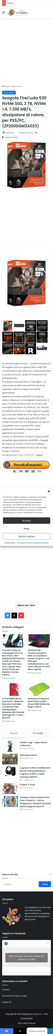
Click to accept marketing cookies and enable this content (26, 958)
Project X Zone (13, 3)
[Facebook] (7, 615)
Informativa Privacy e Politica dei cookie (33, 542)
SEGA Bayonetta (28, 755)
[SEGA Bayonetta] (10, 759)
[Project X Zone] (10, 788)
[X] (14, 615)
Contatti (5, 989)
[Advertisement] (26, 54)
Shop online (16, 86)
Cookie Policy (9, 542)
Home (7, 86)
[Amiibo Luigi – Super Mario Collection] (10, 746)
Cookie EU (6, 1002)
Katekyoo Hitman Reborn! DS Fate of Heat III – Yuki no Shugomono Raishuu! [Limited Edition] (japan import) (35, 802)
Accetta (26, 520)
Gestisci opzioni (26, 536)
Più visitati (38, 733)
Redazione (10, 133)
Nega (26, 528)
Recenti (14, 733)
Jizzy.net (37, 1014)
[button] (48, 491)
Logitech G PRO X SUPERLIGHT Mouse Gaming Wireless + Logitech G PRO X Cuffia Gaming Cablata (35, 772)
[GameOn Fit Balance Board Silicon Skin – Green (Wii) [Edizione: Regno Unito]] (39, 689)
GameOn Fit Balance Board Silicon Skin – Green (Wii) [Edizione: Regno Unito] (39, 702)
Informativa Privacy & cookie (14, 996)
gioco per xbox (27, 605)
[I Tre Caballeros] (17, 12)
